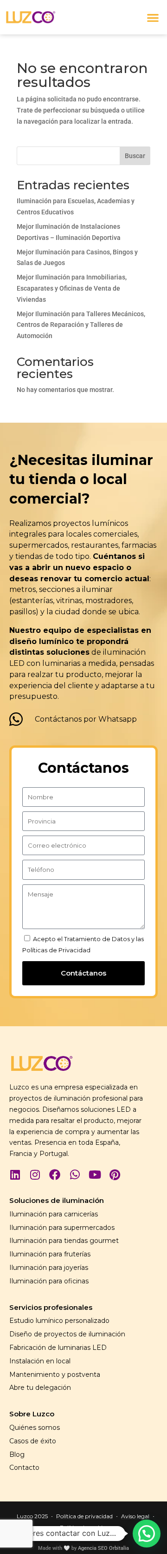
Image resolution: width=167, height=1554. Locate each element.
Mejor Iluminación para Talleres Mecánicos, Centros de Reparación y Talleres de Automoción (81, 325)
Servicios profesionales (50, 1307)
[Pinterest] (114, 1174)
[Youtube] (94, 1174)
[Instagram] (34, 1174)
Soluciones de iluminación (56, 1200)
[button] (153, 17)
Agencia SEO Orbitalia (103, 1548)
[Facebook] (54, 1174)
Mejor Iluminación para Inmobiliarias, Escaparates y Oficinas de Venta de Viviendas (72, 288)
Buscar (135, 155)
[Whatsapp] (74, 1174)
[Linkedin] (14, 1174)
